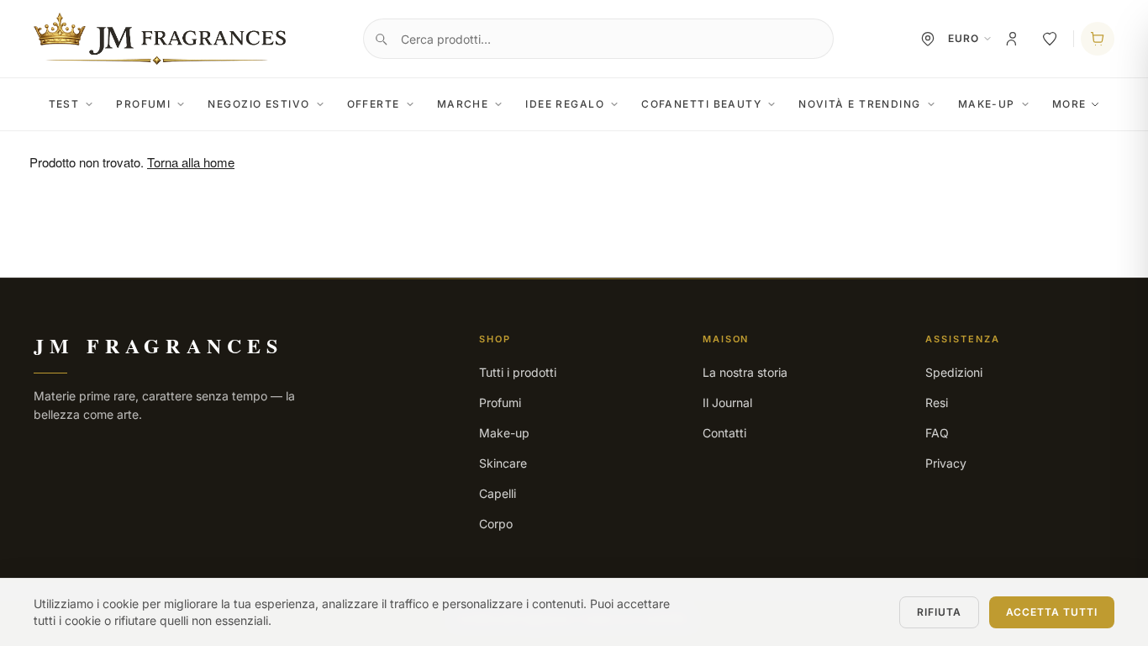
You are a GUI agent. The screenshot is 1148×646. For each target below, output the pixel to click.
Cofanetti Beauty (701, 104)
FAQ (937, 433)
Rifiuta (939, 612)
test (64, 104)
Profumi (143, 104)
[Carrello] (1097, 39)
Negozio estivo (258, 104)
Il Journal (727, 402)
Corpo (496, 523)
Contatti (724, 433)
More (1069, 104)
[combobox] (598, 39)
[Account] (1013, 39)
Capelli (497, 493)
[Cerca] (380, 38)
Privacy (945, 463)
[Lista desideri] (1049, 39)
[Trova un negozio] (928, 39)
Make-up (986, 104)
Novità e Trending (859, 104)
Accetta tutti (1052, 612)
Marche (463, 104)
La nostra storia (745, 372)
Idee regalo (564, 104)
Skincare (503, 463)
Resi (936, 402)
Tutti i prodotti (517, 372)
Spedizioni (953, 372)
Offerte (373, 104)
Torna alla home (190, 162)
